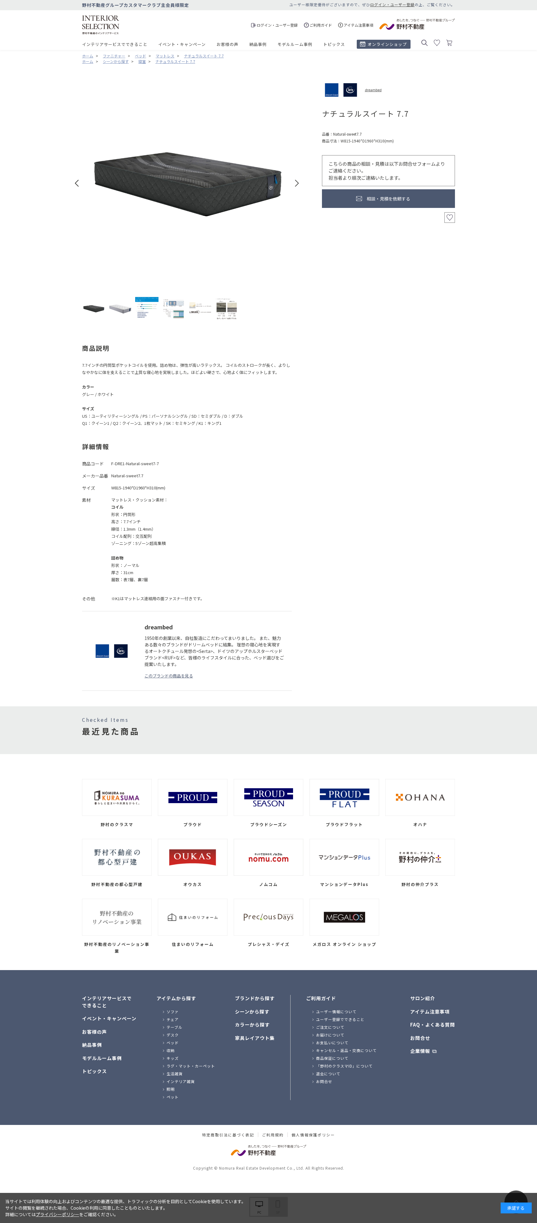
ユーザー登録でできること (340, 1019)
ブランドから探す (255, 998)
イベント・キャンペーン (182, 44)
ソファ (173, 1011)
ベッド (173, 1042)
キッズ (173, 1058)
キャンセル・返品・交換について (346, 1050)
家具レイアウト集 (255, 1038)
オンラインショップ (387, 44)
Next (297, 183)
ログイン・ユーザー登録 (392, 4)
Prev (77, 183)
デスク (173, 1034)
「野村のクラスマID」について (344, 1065)
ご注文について (330, 1027)
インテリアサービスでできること (114, 44)
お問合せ (324, 1081)
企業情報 (420, 1051)
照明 (171, 1089)
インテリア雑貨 (181, 1081)
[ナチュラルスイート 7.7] (93, 308)
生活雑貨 (175, 1073)
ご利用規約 (273, 1135)
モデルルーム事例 (295, 44)
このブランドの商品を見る (169, 676)
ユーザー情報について (336, 1011)
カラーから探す (252, 1024)
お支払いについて (332, 1042)
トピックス (334, 44)
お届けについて (330, 1034)
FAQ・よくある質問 (432, 1024)
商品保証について (332, 1058)
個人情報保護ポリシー (313, 1135)
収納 (171, 1050)
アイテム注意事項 (430, 1011)
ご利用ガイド (321, 998)
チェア (173, 1019)
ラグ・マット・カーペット (191, 1065)
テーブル (174, 1027)
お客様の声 (227, 44)
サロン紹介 (422, 998)
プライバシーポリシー (57, 1214)
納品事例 (258, 44)
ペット (173, 1096)
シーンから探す (252, 1011)
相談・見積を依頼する (388, 199)
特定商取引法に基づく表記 (228, 1135)
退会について (328, 1073)
